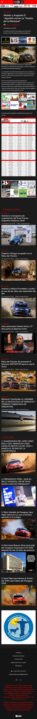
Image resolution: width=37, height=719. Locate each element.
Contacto (18, 653)
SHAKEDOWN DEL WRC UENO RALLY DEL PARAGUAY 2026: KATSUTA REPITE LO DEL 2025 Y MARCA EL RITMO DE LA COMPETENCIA (17, 446)
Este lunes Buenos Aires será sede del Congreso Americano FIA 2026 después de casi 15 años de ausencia (18, 548)
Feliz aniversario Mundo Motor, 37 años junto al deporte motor (17, 327)
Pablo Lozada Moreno (13, 25)
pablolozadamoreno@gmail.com (18, 674)
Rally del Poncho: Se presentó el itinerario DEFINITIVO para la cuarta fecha (17, 364)
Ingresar (19, 666)
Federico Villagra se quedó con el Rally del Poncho (16, 254)
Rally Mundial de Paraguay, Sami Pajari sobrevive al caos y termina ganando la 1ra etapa (17, 515)
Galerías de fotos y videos (18, 662)
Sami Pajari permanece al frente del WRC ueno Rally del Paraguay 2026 (17, 581)
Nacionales (6, 12)
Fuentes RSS (18, 659)
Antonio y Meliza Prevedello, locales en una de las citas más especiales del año (18, 291)
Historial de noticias (18, 656)
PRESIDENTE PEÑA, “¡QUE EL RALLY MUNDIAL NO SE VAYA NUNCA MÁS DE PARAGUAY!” (16, 481)
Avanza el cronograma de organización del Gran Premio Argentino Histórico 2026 (14, 218)
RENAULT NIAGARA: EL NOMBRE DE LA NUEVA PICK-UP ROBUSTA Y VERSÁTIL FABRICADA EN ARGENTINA (18, 403)
